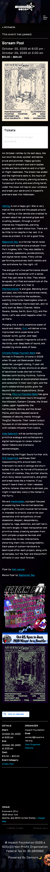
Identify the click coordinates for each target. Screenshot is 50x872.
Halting (6, 206)
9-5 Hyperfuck (10, 458)
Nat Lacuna (18, 569)
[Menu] (45, 17)
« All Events (8, 27)
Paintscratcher (10, 289)
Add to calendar (16, 714)
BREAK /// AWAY (15, 828)
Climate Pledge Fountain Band (18, 353)
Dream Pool (8, 764)
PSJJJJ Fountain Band (25, 394)
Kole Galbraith (10, 434)
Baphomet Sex (10, 242)
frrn (25, 328)
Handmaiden (17, 502)
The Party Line (40, 828)
